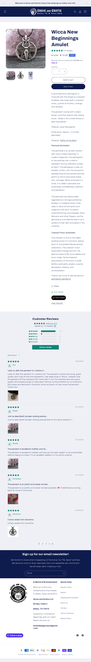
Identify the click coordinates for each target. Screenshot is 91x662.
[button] (4, 11)
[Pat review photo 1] (13, 395)
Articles (63, 608)
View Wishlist (57, 303)
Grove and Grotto (30, 654)
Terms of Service (66, 613)
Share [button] (56, 286)
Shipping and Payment (69, 598)
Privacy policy (54, 654)
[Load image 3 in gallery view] (30, 75)
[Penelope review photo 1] (13, 499)
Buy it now (68, 86)
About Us (64, 603)
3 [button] (46, 544)
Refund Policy (65, 618)
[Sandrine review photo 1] (13, 531)
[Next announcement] (86, 3)
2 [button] (42, 544)
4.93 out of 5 (51, 324)
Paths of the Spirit (68, 141)
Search (63, 592)
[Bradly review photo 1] (13, 463)
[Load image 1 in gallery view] (10, 75)
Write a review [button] (45, 347)
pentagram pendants (61, 279)
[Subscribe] (63, 573)
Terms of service (67, 654)
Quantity (54, 67)
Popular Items (65, 587)
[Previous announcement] (4, 3)
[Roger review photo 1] (13, 428)
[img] (13, 362)
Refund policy (43, 654)
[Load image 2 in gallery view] (20, 75)
